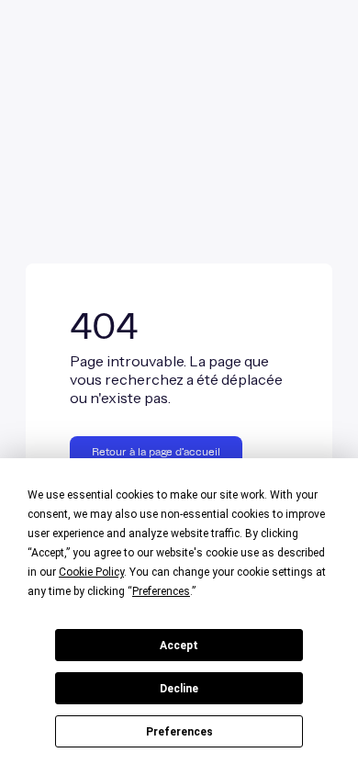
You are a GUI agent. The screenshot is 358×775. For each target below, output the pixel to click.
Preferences (179, 731)
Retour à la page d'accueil (156, 451)
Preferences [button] (161, 591)
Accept (179, 645)
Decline (179, 688)
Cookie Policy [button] (91, 572)
